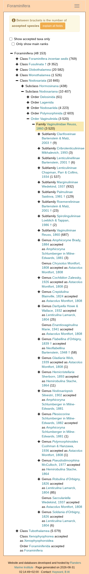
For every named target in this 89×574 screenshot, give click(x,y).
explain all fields (53, 26)
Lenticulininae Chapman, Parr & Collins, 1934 (60, 172)
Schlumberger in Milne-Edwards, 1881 (58, 253)
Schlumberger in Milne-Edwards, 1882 (58, 418)
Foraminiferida (39, 546)
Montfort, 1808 (64, 301)
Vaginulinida (49, 118)
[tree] (44, 302)
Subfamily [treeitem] (59, 138)
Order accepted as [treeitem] (42, 548)
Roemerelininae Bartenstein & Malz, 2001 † (61, 206)
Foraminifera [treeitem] (30, 53)
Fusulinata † (38, 64)
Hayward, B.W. (61, 572)
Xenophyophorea (41, 536)
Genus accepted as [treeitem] (61, 249)
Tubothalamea (39, 531)
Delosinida (47, 97)
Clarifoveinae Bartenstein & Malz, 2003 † (59, 138)
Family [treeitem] (56, 126)
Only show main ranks (32, 44)
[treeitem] (50, 119)
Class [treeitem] (48, 58)
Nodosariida (49, 108)
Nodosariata (37, 80)
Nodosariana (48, 91)
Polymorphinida (51, 113)
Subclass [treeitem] (46, 86)
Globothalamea (40, 69)
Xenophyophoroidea (38, 540)
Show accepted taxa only (32, 39)
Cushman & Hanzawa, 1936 (60, 446)
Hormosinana (49, 86)
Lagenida (47, 102)
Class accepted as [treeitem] (44, 538)
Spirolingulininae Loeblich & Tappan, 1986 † (61, 220)
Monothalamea (39, 75)
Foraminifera (18, 6)
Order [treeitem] (46, 97)
